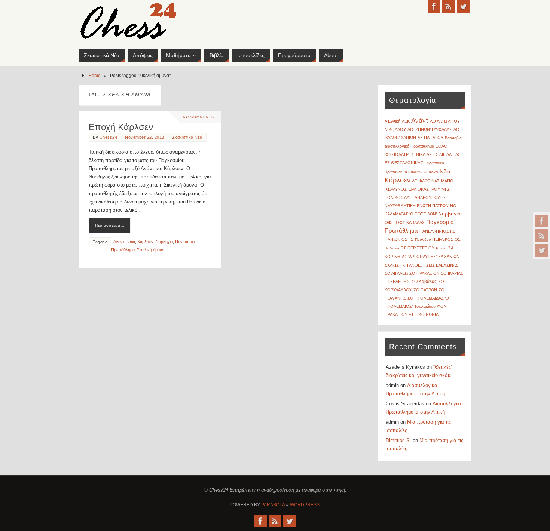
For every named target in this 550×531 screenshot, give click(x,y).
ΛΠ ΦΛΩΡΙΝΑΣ (426, 181)
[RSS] (541, 235)
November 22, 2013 (144, 137)
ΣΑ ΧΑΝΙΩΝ (448, 256)
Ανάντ (118, 241)
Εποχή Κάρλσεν (121, 127)
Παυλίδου (423, 239)
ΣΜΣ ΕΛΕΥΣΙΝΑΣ (442, 265)
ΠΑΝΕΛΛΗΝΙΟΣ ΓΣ (437, 231)
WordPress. (305, 504)
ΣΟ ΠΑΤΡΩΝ (425, 290)
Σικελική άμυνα (150, 250)
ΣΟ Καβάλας (424, 281)
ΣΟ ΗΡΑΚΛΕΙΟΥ (424, 273)
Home (94, 75)
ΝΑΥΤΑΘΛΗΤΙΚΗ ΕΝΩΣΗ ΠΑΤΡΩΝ (417, 205)
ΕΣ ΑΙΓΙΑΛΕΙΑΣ (447, 154)
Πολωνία (392, 248)
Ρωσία (441, 248)
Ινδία (130, 241)
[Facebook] (541, 221)
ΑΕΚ (406, 121)
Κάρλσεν (145, 241)
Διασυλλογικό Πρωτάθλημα (409, 146)
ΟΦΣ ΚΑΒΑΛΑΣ (410, 222)
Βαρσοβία (453, 138)
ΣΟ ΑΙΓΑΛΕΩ (396, 273)
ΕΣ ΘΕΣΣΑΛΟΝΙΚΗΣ (404, 162)
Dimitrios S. (398, 440)
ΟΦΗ (389, 222)
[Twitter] (541, 250)
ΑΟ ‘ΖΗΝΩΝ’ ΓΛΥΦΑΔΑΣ (429, 129)
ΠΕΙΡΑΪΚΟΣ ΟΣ (446, 239)
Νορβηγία (164, 241)
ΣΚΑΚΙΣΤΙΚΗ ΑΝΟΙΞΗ (405, 265)
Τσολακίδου (425, 306)
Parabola (273, 504)
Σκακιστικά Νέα (187, 137)
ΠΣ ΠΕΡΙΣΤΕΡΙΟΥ (417, 248)
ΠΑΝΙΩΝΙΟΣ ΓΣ (399, 239)
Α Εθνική (392, 121)
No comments (198, 117)
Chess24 (108, 137)
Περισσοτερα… (110, 225)
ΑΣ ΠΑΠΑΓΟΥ (430, 137)
